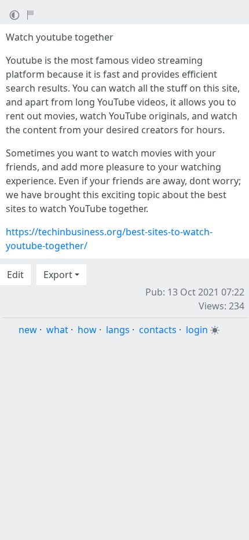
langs (118, 329)
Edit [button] (15, 274)
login (197, 329)
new (28, 329)
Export (57, 274)
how (87, 329)
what (57, 329)
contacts (158, 329)
